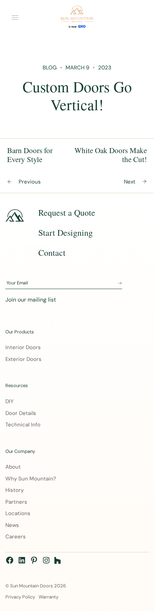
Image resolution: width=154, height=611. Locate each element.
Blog (50, 67)
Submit (120, 283)
